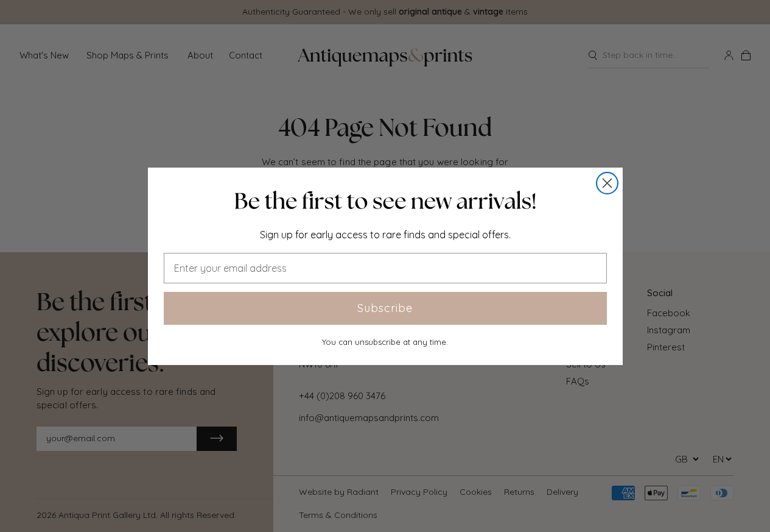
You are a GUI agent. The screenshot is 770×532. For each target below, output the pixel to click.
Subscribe (385, 308)
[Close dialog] (607, 183)
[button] (385, 201)
